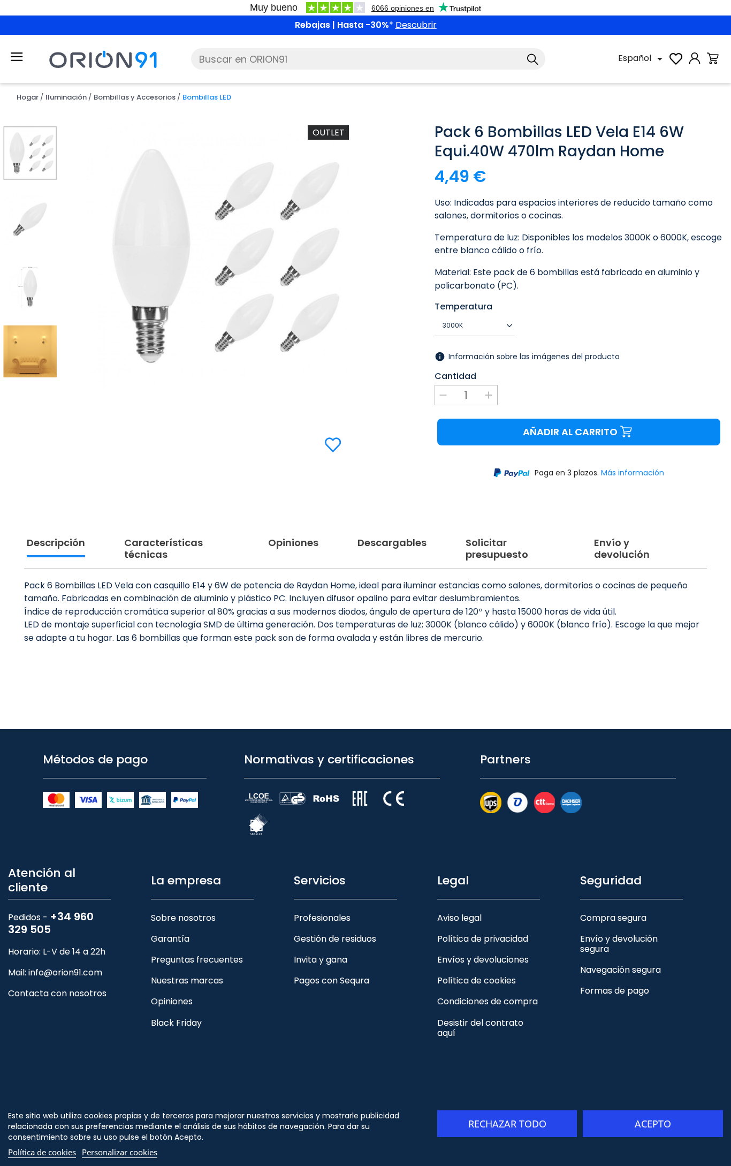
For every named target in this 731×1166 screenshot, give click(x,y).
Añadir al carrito (570, 431)
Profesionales (322, 918)
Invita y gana (320, 959)
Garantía (170, 939)
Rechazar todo (507, 1123)
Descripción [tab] (56, 543)
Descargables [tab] (392, 543)
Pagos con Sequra (331, 980)
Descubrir (416, 25)
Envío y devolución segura (619, 944)
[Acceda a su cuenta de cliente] (694, 64)
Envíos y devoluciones (483, 959)
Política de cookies (476, 980)
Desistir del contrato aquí (480, 1028)
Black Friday (176, 1023)
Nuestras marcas (187, 980)
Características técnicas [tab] (163, 549)
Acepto (653, 1123)
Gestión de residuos (335, 939)
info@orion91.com (65, 972)
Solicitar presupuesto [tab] (497, 549)
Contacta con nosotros (57, 993)
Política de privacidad (482, 939)
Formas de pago (614, 991)
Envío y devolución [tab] (622, 549)
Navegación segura (620, 970)
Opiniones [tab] (293, 543)
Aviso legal (459, 918)
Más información (632, 472)
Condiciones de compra (487, 1001)
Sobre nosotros (183, 918)
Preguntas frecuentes (197, 959)
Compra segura (613, 918)
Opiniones (172, 1001)
